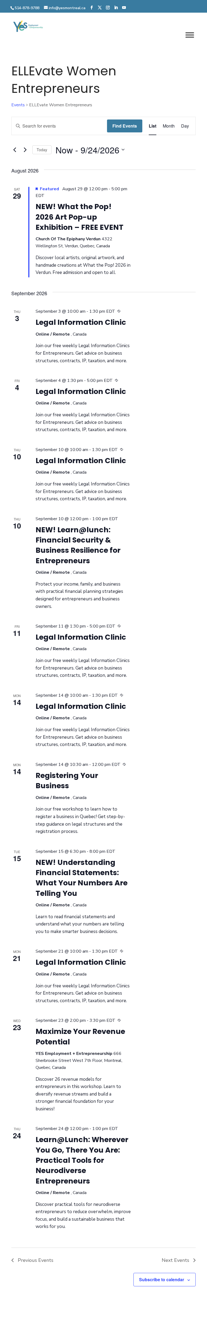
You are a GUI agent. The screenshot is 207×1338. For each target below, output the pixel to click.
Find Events (124, 126)
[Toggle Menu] (189, 35)
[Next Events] (25, 149)
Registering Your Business (67, 780)
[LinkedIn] (116, 8)
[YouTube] (124, 8)
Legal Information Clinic (81, 322)
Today (42, 149)
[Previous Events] (14, 149)
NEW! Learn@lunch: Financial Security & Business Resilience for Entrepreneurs (78, 545)
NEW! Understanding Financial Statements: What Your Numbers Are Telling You (81, 877)
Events (18, 105)
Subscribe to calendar (161, 1279)
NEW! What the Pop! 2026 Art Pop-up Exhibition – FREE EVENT (79, 217)
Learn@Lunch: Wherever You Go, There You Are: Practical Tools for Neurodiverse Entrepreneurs (82, 1160)
